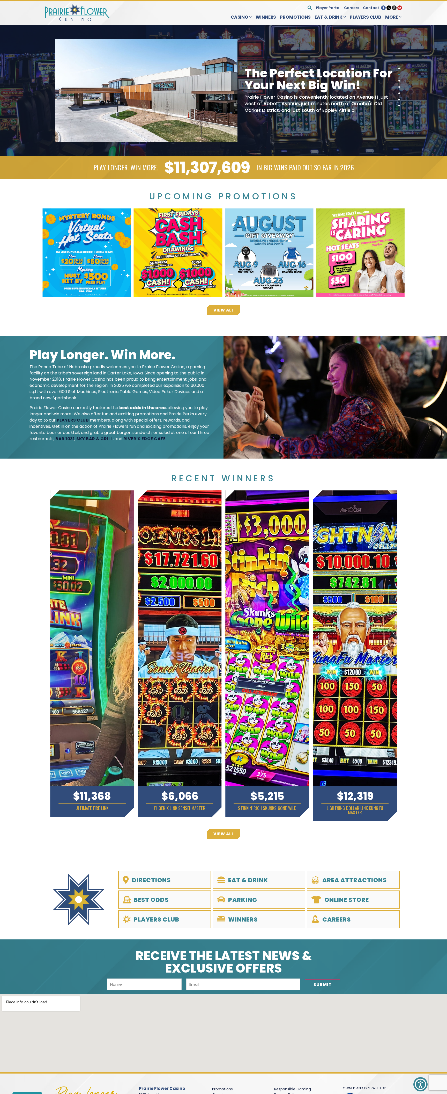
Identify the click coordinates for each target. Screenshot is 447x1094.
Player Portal (328, 7)
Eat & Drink (328, 17)
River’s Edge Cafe (144, 439)
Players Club (365, 17)
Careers (351, 7)
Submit (323, 985)
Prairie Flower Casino (162, 1088)
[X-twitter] (388, 7)
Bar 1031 (64, 439)
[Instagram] (394, 7)
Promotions (295, 17)
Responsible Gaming (292, 1089)
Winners (266, 17)
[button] (310, 7)
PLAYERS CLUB (73, 420)
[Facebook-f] (383, 7)
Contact (371, 7)
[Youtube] (399, 7)
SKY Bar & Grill (94, 439)
